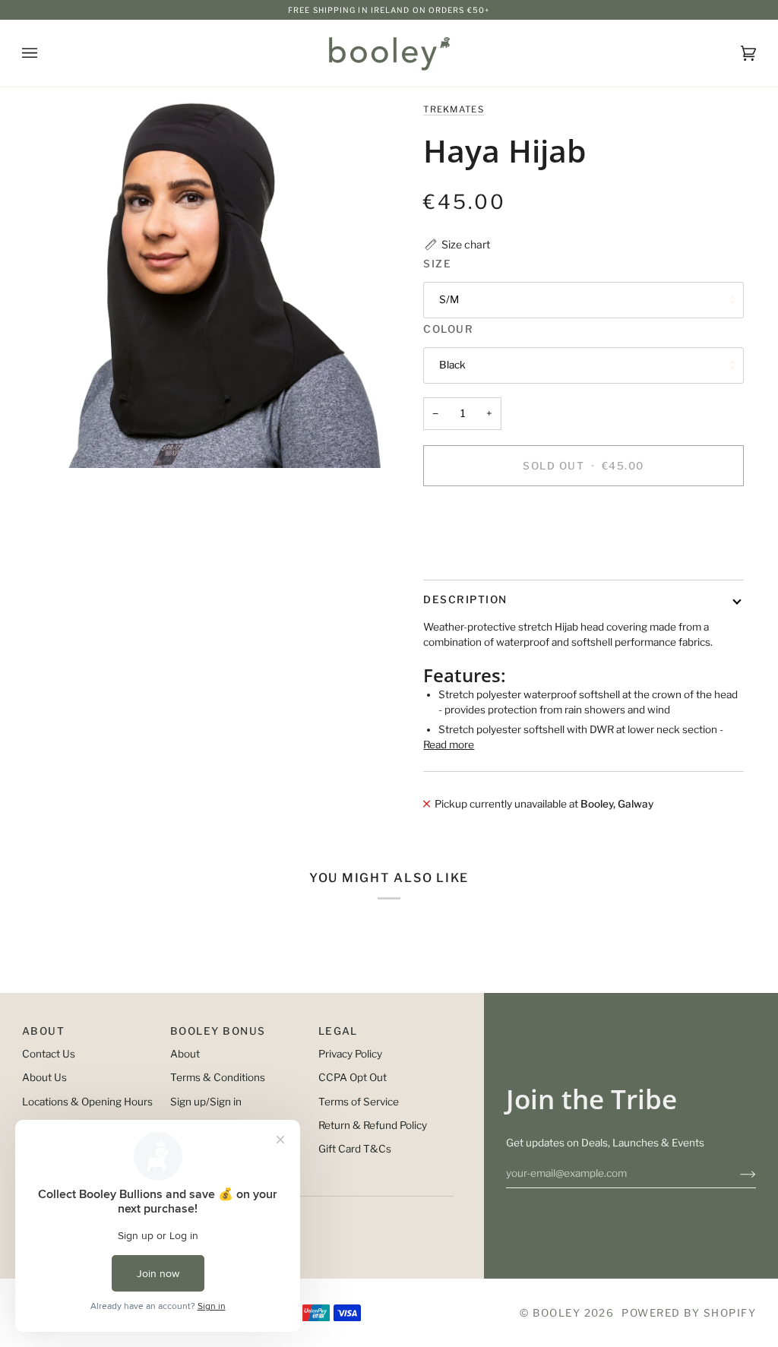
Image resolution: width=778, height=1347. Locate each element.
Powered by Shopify (688, 1313)
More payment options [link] (476, 557)
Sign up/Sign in (206, 1102)
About (185, 1054)
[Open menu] (45, 53)
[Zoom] (205, 284)
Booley (556, 1313)
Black (452, 365)
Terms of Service (358, 1102)
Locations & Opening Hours (87, 1102)
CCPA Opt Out (352, 1077)
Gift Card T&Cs (354, 1149)
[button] (456, 244)
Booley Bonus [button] (218, 1031)
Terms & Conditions (217, 1077)
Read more (448, 744)
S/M (449, 299)
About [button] (43, 1031)
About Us (44, 1077)
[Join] (736, 1173)
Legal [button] (338, 1031)
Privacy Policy (350, 1054)
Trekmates (453, 109)
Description (465, 599)
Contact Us (48, 1054)
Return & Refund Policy (372, 1125)
